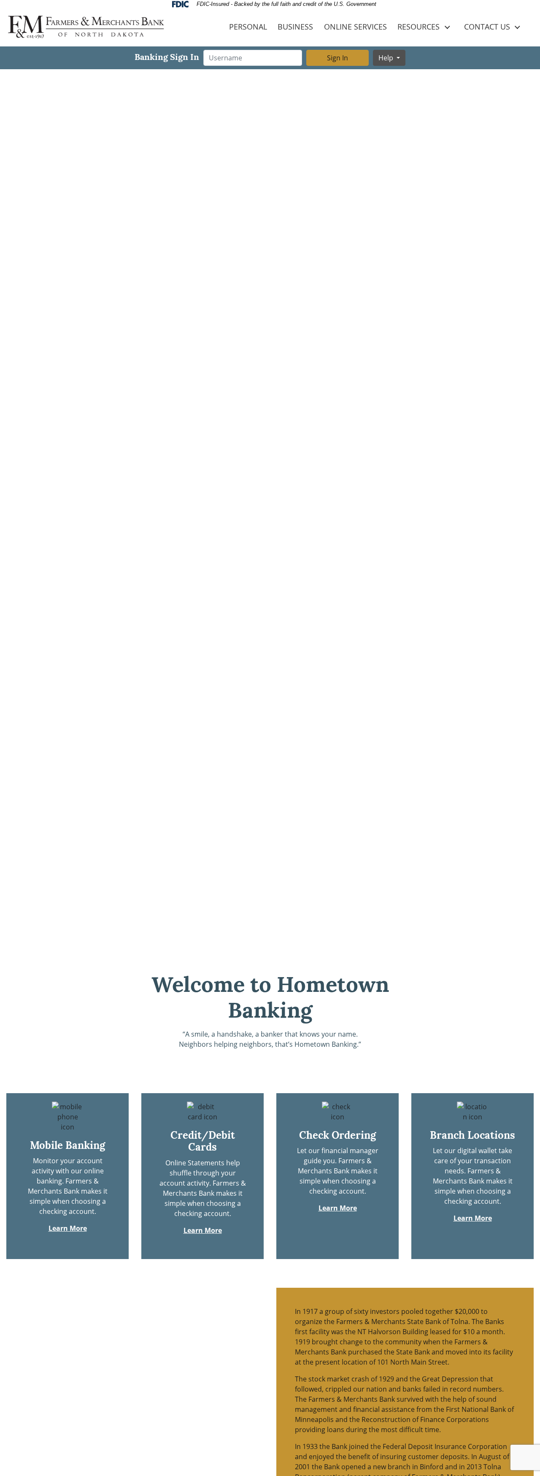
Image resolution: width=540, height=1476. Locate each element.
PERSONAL (248, 27)
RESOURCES (418, 27)
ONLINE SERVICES (355, 27)
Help (386, 57)
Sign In (337, 57)
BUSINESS (295, 27)
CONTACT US (487, 27)
